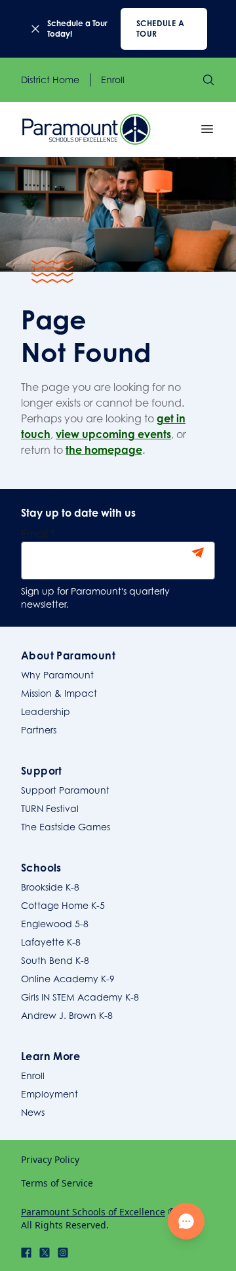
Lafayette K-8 (51, 942)
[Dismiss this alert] (35, 28)
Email (38, 533)
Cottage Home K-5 (63, 905)
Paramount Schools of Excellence (93, 1212)
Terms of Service (57, 1183)
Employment (49, 1093)
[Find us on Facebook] (26, 1252)
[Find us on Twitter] (44, 1252)
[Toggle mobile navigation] (207, 129)
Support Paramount (65, 790)
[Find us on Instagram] (63, 1252)
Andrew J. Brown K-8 (67, 1015)
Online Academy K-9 (68, 978)
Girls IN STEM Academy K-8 (80, 997)
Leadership (45, 711)
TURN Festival (50, 808)
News (33, 1112)
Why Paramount (57, 674)
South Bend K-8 (55, 960)
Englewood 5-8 (54, 923)
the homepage (104, 449)
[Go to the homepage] (86, 129)
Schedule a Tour (160, 28)
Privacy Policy (50, 1159)
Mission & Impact (59, 693)
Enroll (113, 79)
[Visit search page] (208, 79)
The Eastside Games (65, 826)
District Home (50, 79)
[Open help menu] (186, 1221)
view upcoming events (113, 434)
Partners (38, 729)
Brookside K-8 (50, 887)
